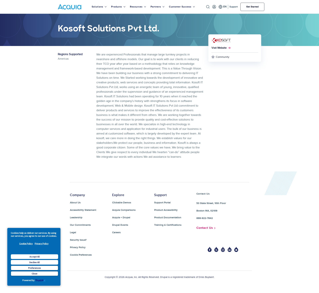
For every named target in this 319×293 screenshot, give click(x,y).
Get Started (252, 6)
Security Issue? (78, 240)
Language (222, 7)
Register (214, 7)
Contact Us (204, 228)
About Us (75, 202)
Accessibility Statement (83, 210)
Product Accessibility (166, 210)
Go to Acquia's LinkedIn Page (229, 249)
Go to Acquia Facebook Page (209, 249)
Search (208, 7)
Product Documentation (167, 217)
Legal (73, 232)
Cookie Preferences (81, 254)
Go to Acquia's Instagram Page (223, 249)
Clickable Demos (121, 202)
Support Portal (162, 202)
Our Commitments (80, 225)
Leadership (76, 217)
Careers (116, 232)
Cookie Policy (26, 243)
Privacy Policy (42, 243)
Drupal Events (120, 225)
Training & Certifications (167, 225)
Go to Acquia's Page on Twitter (216, 249)
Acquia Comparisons (124, 210)
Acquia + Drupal (121, 217)
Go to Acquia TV (236, 249)
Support (233, 6)
